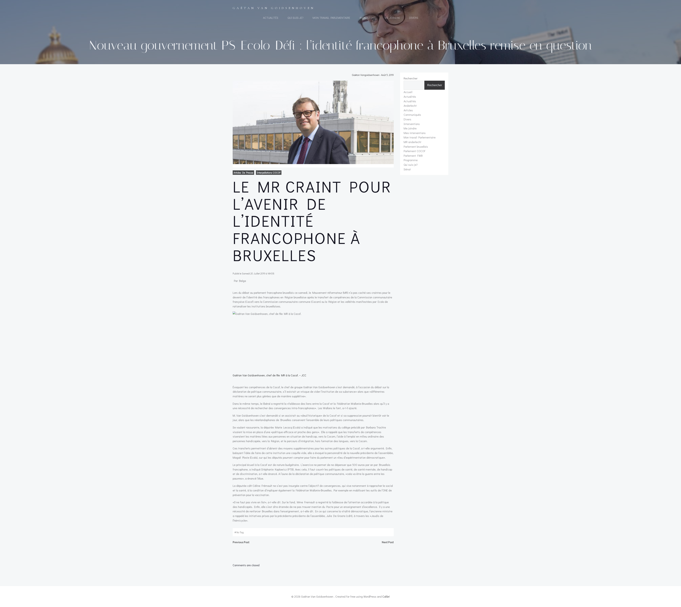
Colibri (386, 596)
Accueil (408, 92)
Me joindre (392, 18)
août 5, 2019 (387, 75)
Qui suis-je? (295, 18)
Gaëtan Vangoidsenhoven (366, 75)
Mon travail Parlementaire (331, 18)
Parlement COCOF (414, 151)
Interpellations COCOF (269, 172)
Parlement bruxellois (416, 146)
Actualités (270, 18)
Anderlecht (367, 18)
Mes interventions (415, 133)
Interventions (412, 124)
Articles (408, 110)
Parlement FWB (413, 155)
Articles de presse (243, 172)
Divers (413, 18)
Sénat (407, 169)
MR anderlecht (412, 142)
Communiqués (412, 114)
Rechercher (410, 78)
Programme (411, 160)
